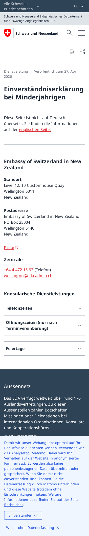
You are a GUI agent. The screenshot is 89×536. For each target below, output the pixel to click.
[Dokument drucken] (71, 51)
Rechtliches (13, 504)
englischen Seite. (35, 129)
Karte (9, 247)
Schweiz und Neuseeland (37, 33)
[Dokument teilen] (82, 51)
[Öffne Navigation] (81, 33)
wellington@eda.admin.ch (28, 275)
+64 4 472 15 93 (18, 269)
